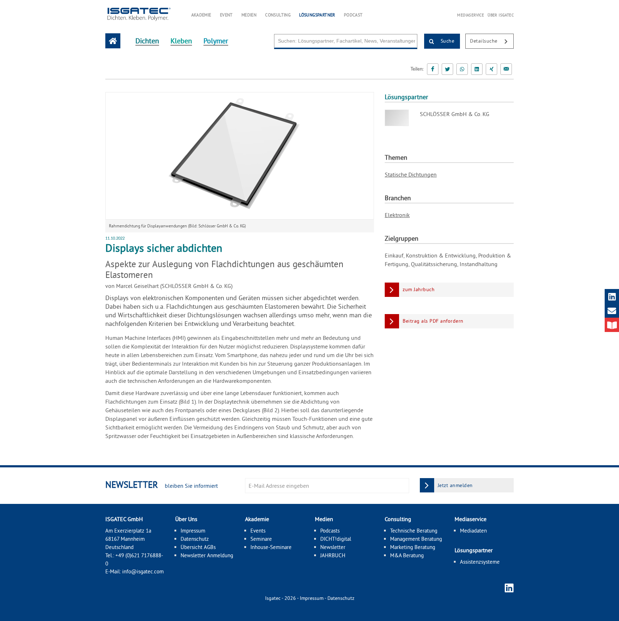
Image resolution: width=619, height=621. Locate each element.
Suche (446, 41)
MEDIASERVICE (470, 15)
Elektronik (397, 214)
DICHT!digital (335, 538)
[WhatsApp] (462, 69)
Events (257, 530)
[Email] (506, 69)
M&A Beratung (407, 555)
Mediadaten (473, 530)
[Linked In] (477, 69)
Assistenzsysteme (480, 561)
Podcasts (330, 530)
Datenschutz (195, 538)
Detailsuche (484, 41)
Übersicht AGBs (198, 547)
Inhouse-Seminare (271, 547)
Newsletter (332, 547)
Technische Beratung (413, 530)
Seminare (261, 538)
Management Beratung (416, 538)
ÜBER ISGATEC (501, 15)
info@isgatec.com (143, 571)
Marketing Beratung (412, 547)
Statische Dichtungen (411, 174)
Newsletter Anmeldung (207, 555)
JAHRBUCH (332, 555)
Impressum (193, 530)
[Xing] (491, 69)
